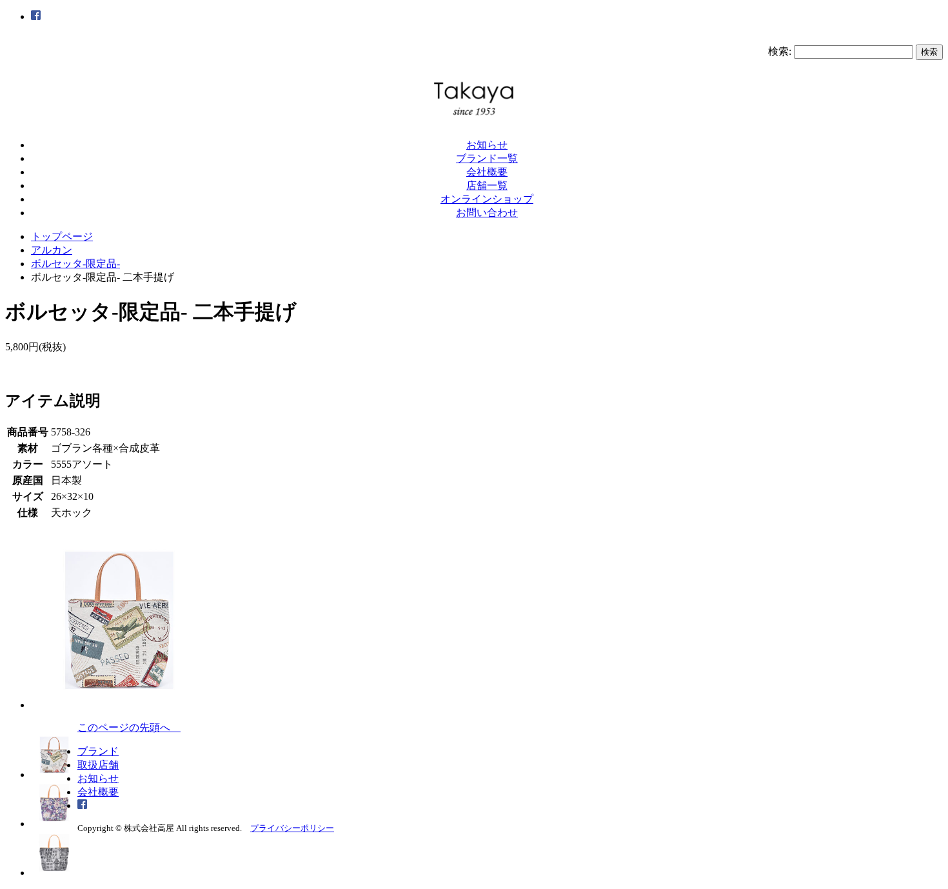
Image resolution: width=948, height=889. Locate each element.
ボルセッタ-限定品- (75, 263)
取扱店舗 (98, 764)
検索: (779, 51)
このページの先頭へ (129, 727)
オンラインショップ (486, 199)
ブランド (98, 751)
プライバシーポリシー (292, 828)
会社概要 (487, 171)
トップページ (62, 236)
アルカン (51, 250)
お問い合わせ (487, 212)
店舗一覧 (487, 185)
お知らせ (487, 144)
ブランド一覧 (487, 158)
